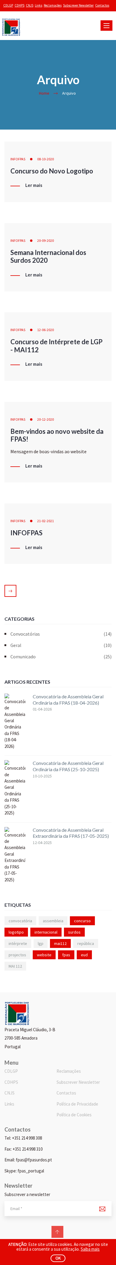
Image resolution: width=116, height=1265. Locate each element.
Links (38, 5)
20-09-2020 (45, 240)
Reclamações (53, 5)
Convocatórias (61, 634)
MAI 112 (15, 966)
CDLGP (8, 5)
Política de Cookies (74, 1115)
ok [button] (58, 1258)
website (44, 954)
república (85, 943)
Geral (61, 645)
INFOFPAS (17, 159)
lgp (40, 943)
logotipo (16, 932)
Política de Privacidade (77, 1104)
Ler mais (33, 185)
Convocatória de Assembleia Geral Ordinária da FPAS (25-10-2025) (68, 766)
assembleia (53, 920)
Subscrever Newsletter (78, 5)
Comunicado (61, 657)
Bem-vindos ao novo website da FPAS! (57, 435)
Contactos (102, 5)
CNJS (29, 5)
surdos (74, 932)
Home (44, 93)
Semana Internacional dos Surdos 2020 (48, 256)
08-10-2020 (45, 159)
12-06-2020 (45, 330)
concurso (82, 920)
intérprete (18, 943)
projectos (17, 954)
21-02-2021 (45, 521)
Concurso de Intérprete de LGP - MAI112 (56, 345)
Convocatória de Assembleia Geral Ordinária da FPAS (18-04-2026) (68, 699)
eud (84, 954)
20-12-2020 (45, 419)
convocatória (20, 920)
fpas (66, 954)
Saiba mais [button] (90, 1249)
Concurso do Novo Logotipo (51, 171)
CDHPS (19, 5)
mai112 (60, 943)
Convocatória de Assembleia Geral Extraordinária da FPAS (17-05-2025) (71, 833)
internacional (46, 932)
